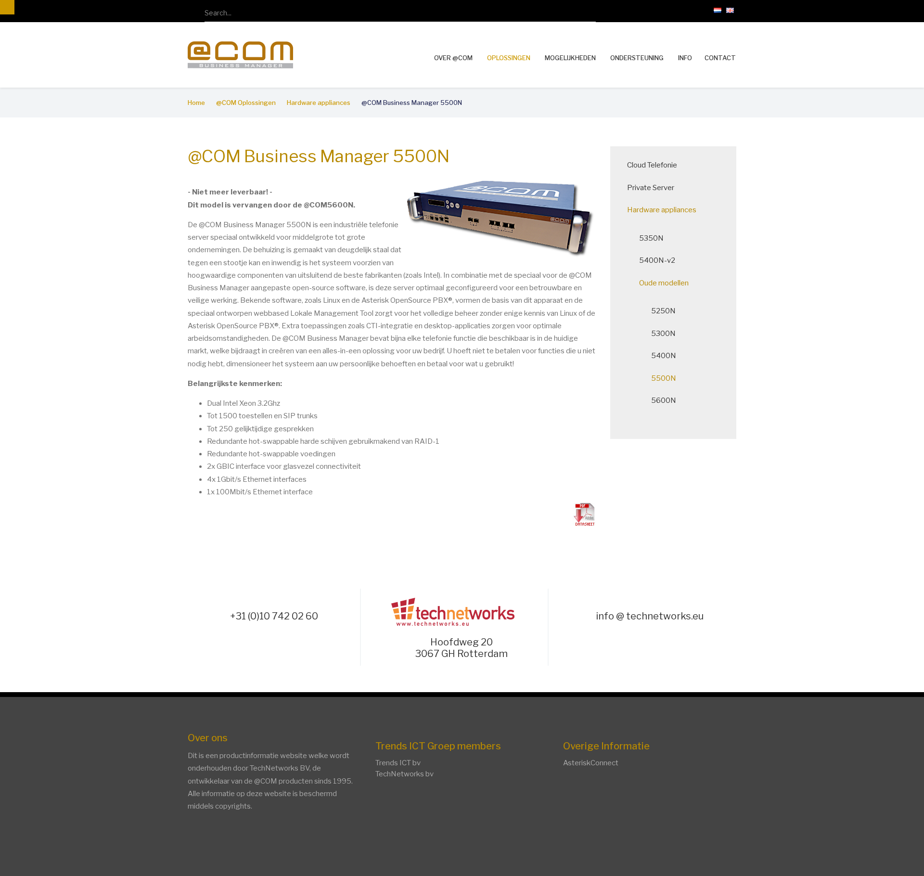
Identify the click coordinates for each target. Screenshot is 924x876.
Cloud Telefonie (652, 165)
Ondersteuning (637, 58)
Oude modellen (664, 283)
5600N (663, 400)
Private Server (650, 187)
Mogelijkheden (570, 58)
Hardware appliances (661, 210)
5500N (663, 378)
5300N (663, 333)
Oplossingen (508, 58)
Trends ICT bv (398, 763)
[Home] (240, 54)
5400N (663, 355)
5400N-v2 (657, 260)
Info (685, 58)
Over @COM (453, 58)
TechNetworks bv (404, 774)
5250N (663, 311)
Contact (720, 58)
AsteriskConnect (590, 763)
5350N (651, 238)
